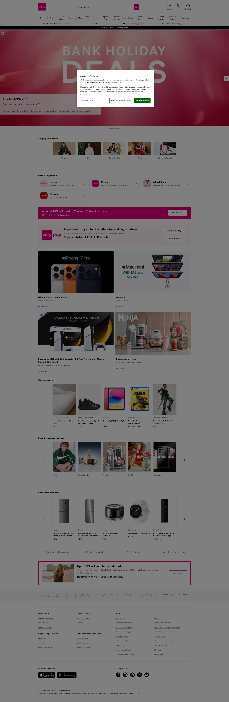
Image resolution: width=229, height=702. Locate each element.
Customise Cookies (87, 100)
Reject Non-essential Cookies (121, 101)
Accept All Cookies (142, 101)
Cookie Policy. (116, 82)
